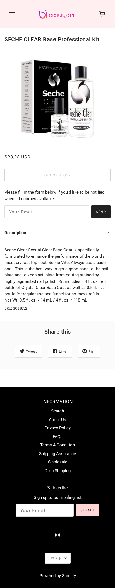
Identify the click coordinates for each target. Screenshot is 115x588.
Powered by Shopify (57, 575)
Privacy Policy (58, 428)
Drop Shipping (58, 470)
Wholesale (57, 462)
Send (101, 212)
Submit (87, 510)
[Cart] (103, 14)
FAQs (58, 436)
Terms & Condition (57, 445)
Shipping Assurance (57, 453)
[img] (57, 534)
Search (57, 411)
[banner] (56, 13)
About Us (57, 419)
